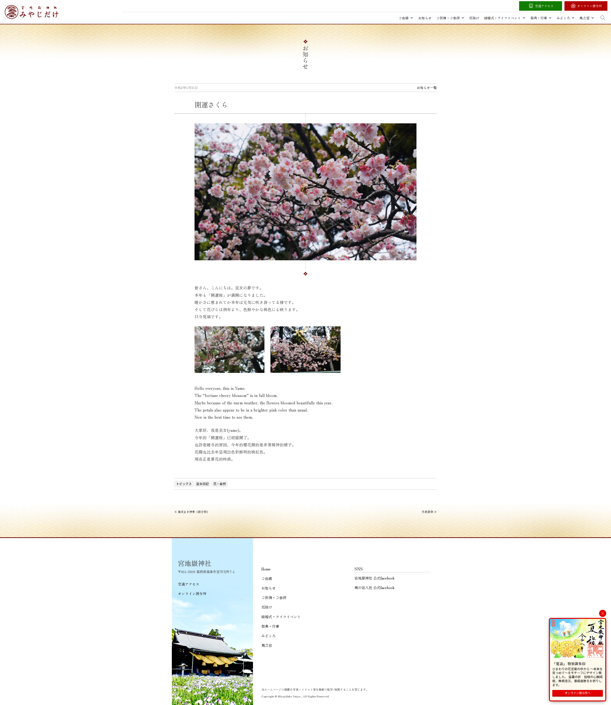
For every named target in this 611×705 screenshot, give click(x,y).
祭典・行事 (538, 18)
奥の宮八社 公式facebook (374, 587)
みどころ (563, 18)
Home (266, 568)
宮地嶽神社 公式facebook (374, 577)
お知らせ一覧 (427, 87)
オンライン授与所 (589, 6)
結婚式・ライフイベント (502, 18)
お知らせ (425, 18)
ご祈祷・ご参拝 (448, 18)
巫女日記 (202, 483)
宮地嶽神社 (31, 12)
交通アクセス (544, 6)
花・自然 (219, 483)
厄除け (474, 18)
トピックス (184, 483)
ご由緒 (404, 18)
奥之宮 (584, 18)
